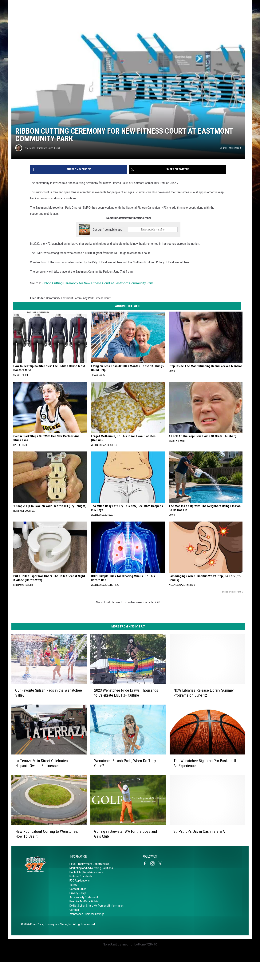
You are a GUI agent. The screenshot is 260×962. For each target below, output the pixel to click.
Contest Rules (77, 888)
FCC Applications (79, 880)
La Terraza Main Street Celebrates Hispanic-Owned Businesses (41, 763)
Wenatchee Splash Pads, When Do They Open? (125, 763)
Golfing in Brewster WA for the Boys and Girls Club (125, 834)
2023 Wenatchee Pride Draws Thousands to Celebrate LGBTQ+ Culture (126, 693)
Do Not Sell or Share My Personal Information (96, 905)
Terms (73, 884)
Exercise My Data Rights (83, 901)
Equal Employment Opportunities (89, 863)
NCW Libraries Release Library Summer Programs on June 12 (203, 693)
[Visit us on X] (161, 863)
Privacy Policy (77, 893)
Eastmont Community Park (77, 298)
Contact (74, 909)
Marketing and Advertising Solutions (91, 868)
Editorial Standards (80, 876)
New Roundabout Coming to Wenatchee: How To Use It (46, 834)
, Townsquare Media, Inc (57, 924)
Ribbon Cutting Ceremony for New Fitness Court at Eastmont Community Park (97, 283)
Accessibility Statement (83, 897)
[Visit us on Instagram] (154, 863)
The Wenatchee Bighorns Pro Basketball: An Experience (205, 763)
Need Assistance (93, 872)
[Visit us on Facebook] (146, 863)
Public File (75, 872)
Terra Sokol (29, 148)
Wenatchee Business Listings (86, 913)
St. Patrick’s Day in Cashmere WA (199, 831)
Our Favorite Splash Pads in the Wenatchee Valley (48, 693)
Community (53, 298)
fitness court (103, 298)
